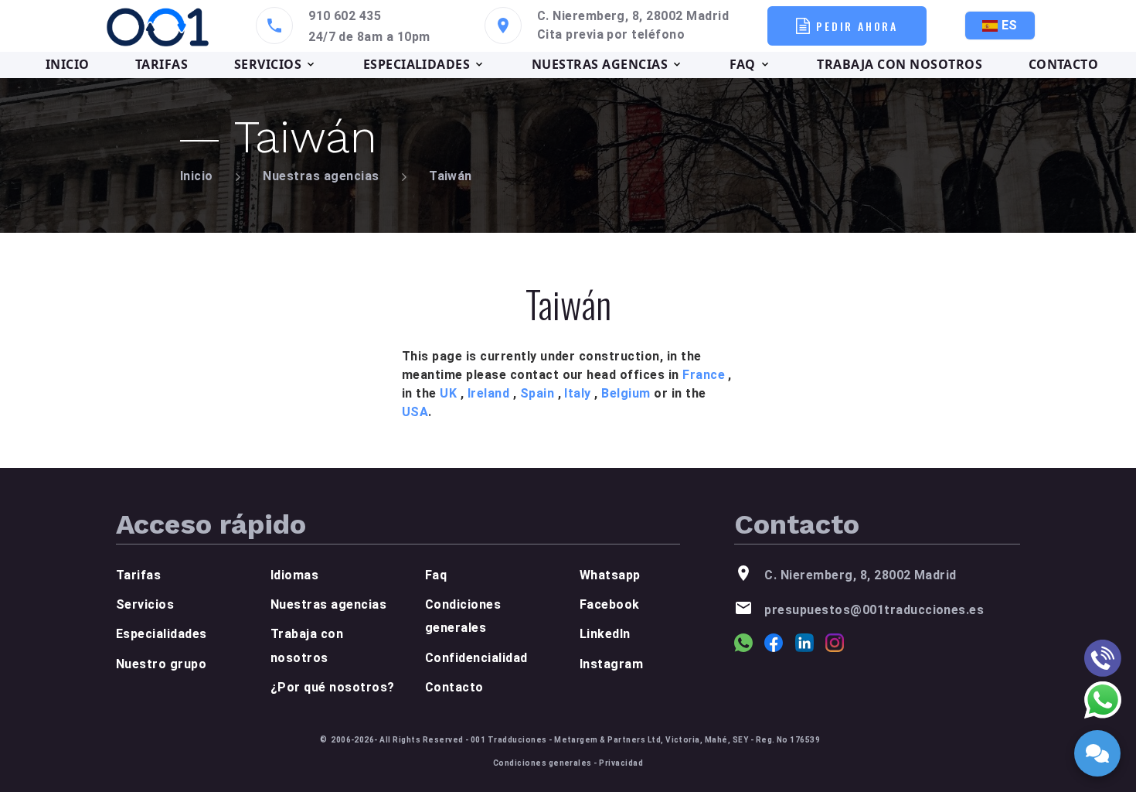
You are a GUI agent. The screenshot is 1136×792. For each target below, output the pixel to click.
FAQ (743, 64)
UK (448, 393)
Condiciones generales (542, 763)
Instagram (611, 664)
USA (415, 412)
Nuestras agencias (321, 176)
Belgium (625, 393)
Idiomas (294, 575)
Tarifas (138, 575)
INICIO (68, 64)
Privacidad (621, 763)
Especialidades (161, 633)
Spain (537, 393)
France (703, 374)
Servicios (145, 604)
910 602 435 (344, 16)
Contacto (454, 687)
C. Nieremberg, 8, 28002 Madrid (633, 16)
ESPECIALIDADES (417, 64)
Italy (577, 393)
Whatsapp (610, 575)
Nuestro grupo (161, 664)
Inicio (196, 176)
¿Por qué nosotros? (332, 687)
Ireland (488, 393)
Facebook (610, 604)
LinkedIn (605, 633)
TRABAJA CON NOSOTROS (899, 64)
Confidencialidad (476, 657)
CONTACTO (1064, 64)
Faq (436, 575)
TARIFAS (161, 64)
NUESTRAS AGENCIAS (600, 64)
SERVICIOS (267, 64)
